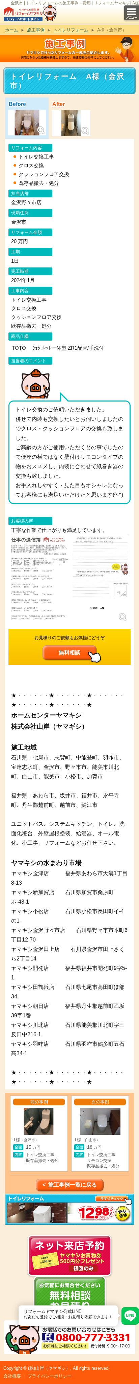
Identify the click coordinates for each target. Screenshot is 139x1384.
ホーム (11, 30)
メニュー (131, 12)
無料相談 (69, 652)
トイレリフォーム (70, 30)
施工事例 (36, 30)
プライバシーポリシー (50, 1376)
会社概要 (12, 1376)
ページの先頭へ (131, 1359)
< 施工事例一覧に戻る (70, 1185)
